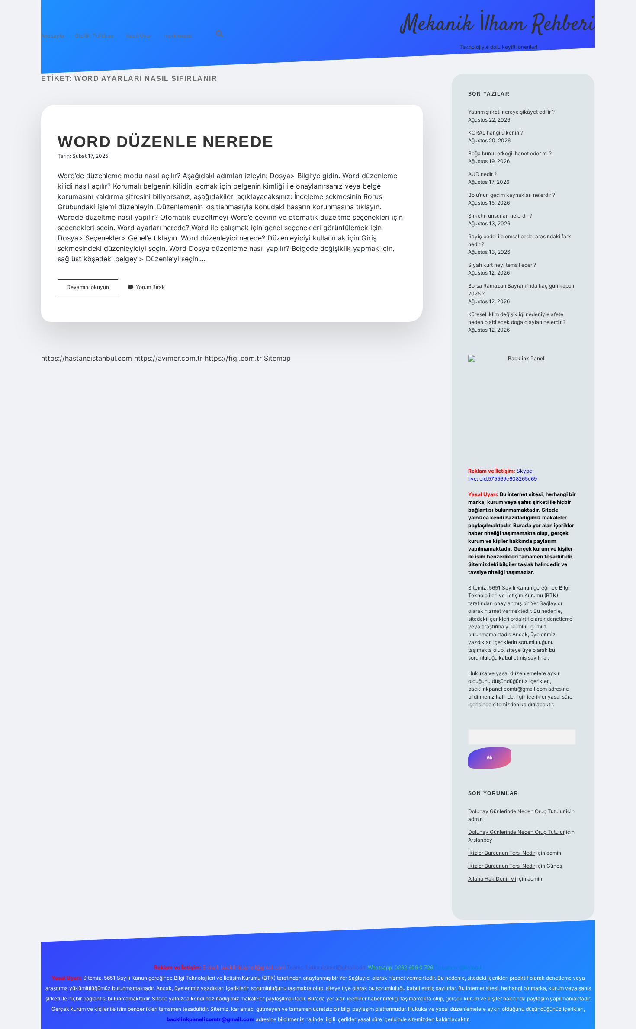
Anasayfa (52, 35)
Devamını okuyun (92, 289)
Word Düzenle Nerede (166, 142)
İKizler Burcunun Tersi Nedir (501, 852)
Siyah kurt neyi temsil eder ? (502, 265)
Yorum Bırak (150, 287)
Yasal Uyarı (139, 35)
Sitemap (277, 358)
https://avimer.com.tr (168, 358)
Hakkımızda (178, 35)
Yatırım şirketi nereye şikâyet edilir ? (511, 112)
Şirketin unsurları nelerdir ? (500, 215)
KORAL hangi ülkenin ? (495, 132)
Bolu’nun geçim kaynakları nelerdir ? (511, 195)
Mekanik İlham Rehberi (498, 25)
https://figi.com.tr (233, 358)
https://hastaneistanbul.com (86, 358)
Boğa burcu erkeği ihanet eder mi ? (510, 153)
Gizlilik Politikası (95, 35)
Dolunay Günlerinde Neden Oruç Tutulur (516, 811)
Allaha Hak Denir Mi (492, 878)
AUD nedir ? (482, 174)
